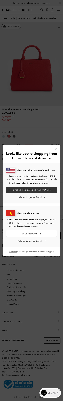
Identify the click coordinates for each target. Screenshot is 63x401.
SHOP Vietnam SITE (31, 233)
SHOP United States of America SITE (32, 190)
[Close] (56, 149)
